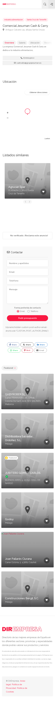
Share (14, 345)
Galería (22, 43)
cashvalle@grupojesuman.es (28, 63)
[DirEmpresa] (9, 4)
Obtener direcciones (38, 92)
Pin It (28, 350)
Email (41, 350)
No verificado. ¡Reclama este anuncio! (29, 235)
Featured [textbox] (8, 368)
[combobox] (9, 368)
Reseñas (48, 43)
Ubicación (35, 43)
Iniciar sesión (37, 4)
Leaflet (47, 139)
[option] (27, 181)
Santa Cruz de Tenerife (36, 20)
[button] (7, 113)
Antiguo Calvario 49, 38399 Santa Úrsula (25, 29)
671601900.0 (28, 58)
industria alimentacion (13, 20)
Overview (9, 43)
